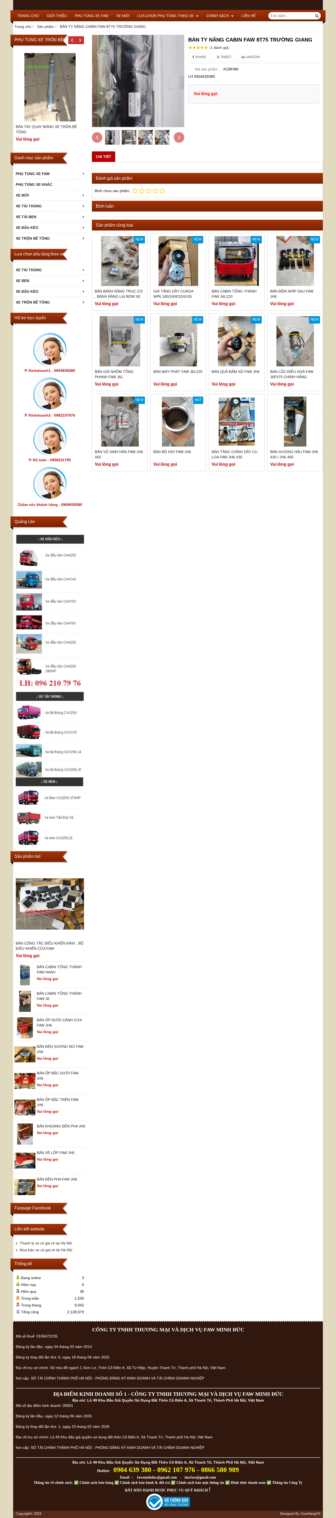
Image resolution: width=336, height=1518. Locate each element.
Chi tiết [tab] (103, 157)
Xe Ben (22, 281)
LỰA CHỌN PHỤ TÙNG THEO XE (166, 16)
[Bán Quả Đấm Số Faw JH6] (237, 341)
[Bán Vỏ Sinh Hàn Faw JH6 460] (120, 422)
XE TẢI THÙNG (29, 206)
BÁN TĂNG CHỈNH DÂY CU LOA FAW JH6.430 (235, 454)
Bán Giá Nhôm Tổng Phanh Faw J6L (114, 374)
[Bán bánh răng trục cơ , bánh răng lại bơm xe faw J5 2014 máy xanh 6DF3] (120, 261)
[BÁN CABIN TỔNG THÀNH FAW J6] (24, 1010)
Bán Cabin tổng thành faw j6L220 (234, 294)
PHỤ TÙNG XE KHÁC (34, 184)
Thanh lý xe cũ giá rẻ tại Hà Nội (46, 1243)
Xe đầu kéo (27, 291)
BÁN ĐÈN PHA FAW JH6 (57, 1179)
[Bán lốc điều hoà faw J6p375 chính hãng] (295, 341)
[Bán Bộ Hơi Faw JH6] (178, 422)
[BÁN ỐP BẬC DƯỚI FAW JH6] (24, 1090)
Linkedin (252, 57)
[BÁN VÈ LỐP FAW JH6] (24, 1170)
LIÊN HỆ (249, 16)
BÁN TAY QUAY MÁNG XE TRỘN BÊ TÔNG (46, 129)
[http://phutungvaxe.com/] (50, 612)
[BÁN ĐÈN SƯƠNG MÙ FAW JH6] (24, 1063)
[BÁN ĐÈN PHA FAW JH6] (24, 1196)
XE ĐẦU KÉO (27, 227)
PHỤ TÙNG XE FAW (91, 16)
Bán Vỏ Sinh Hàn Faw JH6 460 (119, 454)
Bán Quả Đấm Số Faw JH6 (236, 372)
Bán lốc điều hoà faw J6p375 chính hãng (291, 374)
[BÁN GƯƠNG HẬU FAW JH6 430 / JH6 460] (295, 422)
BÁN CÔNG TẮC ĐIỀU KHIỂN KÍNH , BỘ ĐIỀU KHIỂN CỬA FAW (49, 946)
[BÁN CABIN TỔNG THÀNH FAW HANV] (24, 984)
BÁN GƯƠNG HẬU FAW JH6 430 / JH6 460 (294, 454)
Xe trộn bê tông (33, 302)
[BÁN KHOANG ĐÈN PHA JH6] (24, 1143)
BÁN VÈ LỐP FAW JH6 (56, 1153)
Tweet (225, 57)
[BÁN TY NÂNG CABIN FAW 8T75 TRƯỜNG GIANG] (138, 81)
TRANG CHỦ (28, 16)
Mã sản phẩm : (207, 69)
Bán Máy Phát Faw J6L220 (177, 372)
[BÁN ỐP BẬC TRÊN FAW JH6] (24, 1117)
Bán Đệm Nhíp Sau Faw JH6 (291, 294)
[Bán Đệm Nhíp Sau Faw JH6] (295, 261)
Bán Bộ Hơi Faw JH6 (172, 452)
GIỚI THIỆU (57, 16)
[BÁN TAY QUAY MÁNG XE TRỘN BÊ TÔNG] (50, 87)
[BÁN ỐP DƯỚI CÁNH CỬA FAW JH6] (24, 1037)
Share (200, 57)
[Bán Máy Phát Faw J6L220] (178, 341)
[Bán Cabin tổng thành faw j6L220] (237, 261)
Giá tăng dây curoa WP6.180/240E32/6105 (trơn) (173, 296)
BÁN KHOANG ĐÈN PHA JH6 (61, 1126)
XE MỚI (122, 16)
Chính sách (218, 16)
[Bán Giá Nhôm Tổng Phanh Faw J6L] (120, 341)
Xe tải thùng (29, 270)
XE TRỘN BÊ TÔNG (33, 238)
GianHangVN (310, 1514)
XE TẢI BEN (26, 217)
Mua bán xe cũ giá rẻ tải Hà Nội (46, 1250)
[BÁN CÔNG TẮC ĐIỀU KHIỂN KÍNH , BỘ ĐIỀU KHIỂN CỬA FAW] (50, 904)
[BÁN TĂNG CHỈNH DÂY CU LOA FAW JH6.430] (237, 422)
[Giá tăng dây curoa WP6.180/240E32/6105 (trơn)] (178, 261)
